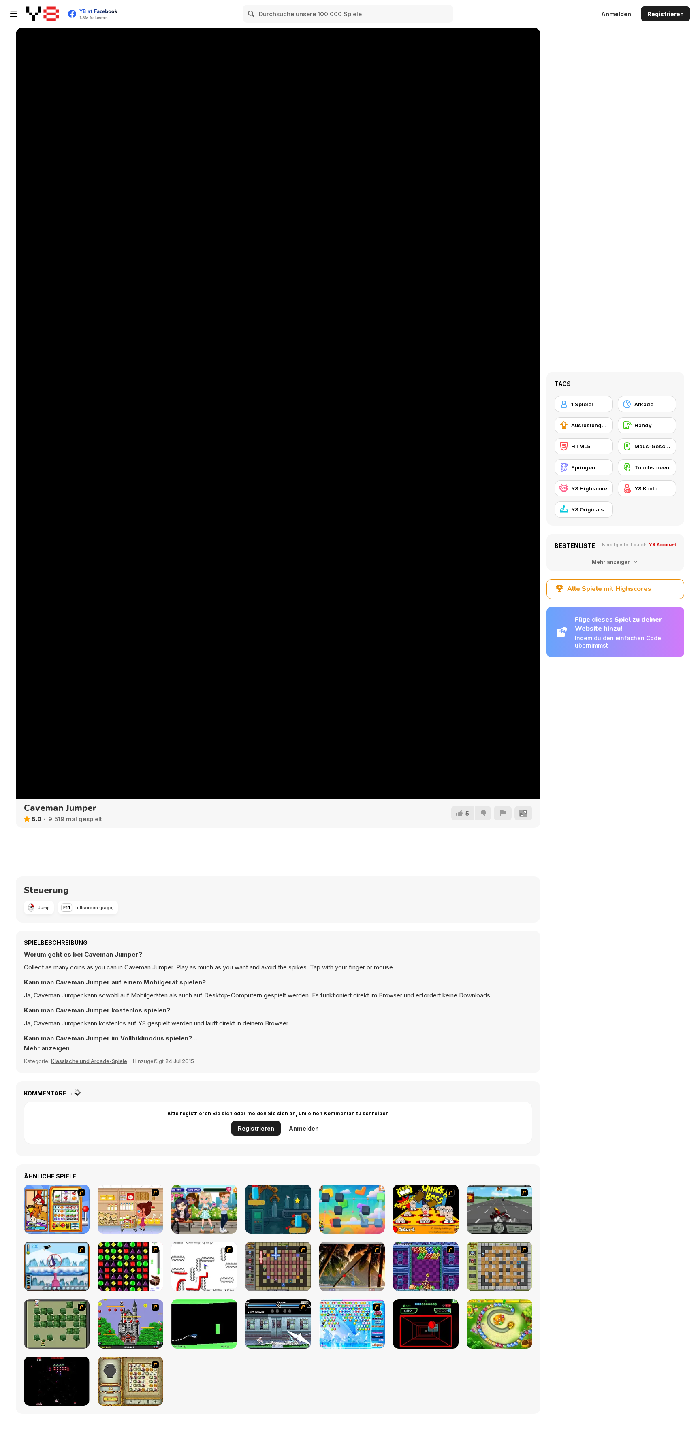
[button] (47, 1048)
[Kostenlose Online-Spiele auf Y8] (42, 13)
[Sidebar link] (14, 14)
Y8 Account (662, 545)
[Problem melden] (503, 813)
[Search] (251, 14)
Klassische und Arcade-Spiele (89, 1061)
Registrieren (665, 14)
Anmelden (616, 14)
